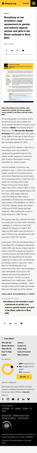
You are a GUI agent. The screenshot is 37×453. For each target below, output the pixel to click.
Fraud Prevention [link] (23, 418)
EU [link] (31, 408)
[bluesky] (23, 50)
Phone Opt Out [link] (7, 415)
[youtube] (13, 399)
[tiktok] (18, 399)
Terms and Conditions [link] (9, 418)
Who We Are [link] (6, 343)
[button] (24, 376)
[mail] (17, 50)
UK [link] (12, 408)
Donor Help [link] (21, 349)
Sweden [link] (25, 408)
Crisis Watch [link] (9, 338)
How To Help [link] (7, 352)
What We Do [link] (6, 349)
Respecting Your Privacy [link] (21, 415)
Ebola (13, 127)
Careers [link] (20, 343)
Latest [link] (4, 355)
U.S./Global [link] (5, 408)
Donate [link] (26, 3)
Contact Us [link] (21, 346)
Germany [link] (18, 408)
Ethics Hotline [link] (22, 355)
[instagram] (8, 399)
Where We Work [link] (8, 346)
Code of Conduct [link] (24, 352)
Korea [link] (4, 411)
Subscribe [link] (26, 392)
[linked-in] (12, 50)
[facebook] (6, 50)
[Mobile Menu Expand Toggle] (33, 3)
